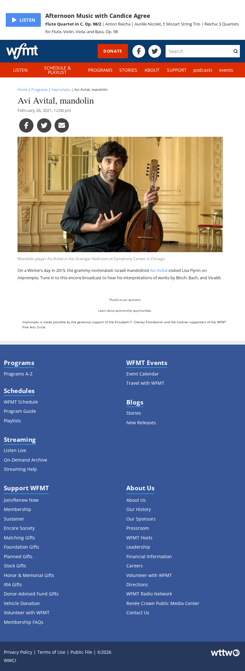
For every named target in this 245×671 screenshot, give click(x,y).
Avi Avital (158, 270)
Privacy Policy (18, 652)
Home (22, 89)
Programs (39, 89)
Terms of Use (51, 652)
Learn (102, 311)
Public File (81, 652)
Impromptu (61, 89)
